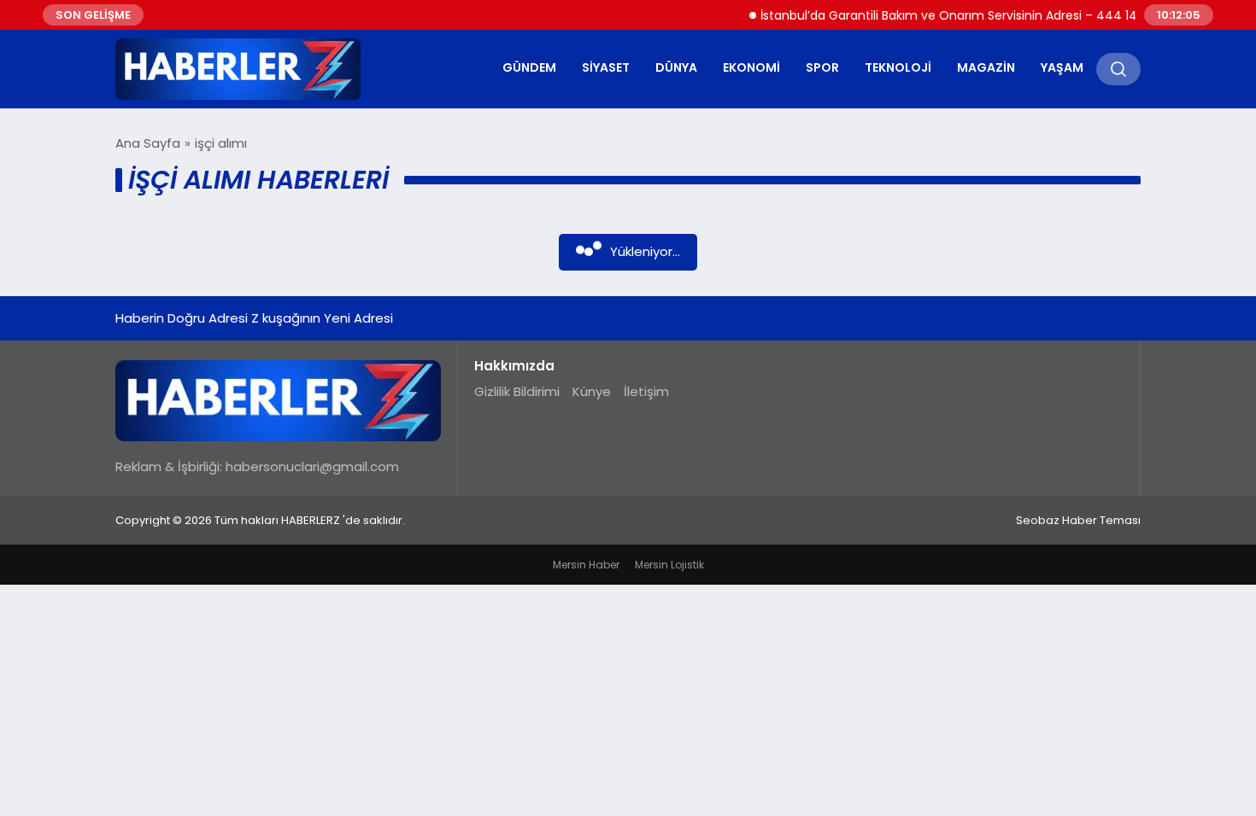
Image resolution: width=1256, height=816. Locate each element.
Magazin (986, 67)
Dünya (676, 67)
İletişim (646, 391)
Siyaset (606, 67)
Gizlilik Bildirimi (517, 391)
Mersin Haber (586, 564)
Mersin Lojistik (669, 564)
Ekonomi (751, 67)
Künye (591, 391)
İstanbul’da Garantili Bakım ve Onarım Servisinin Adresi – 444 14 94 (947, 15)
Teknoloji (898, 67)
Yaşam (1062, 67)
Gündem (529, 67)
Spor (822, 67)
